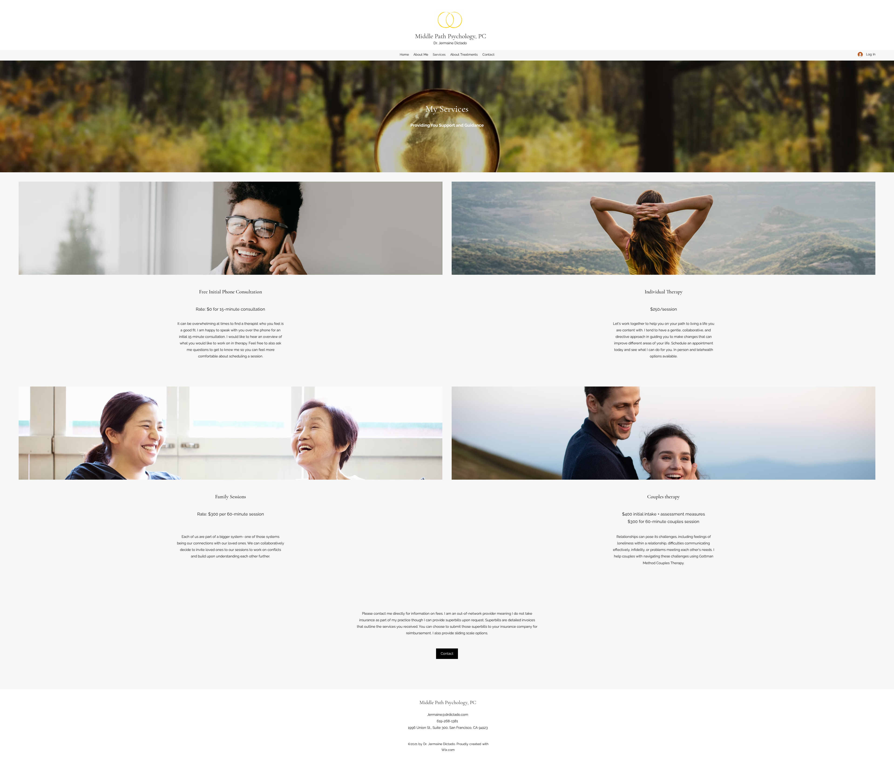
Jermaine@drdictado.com (447, 714)
